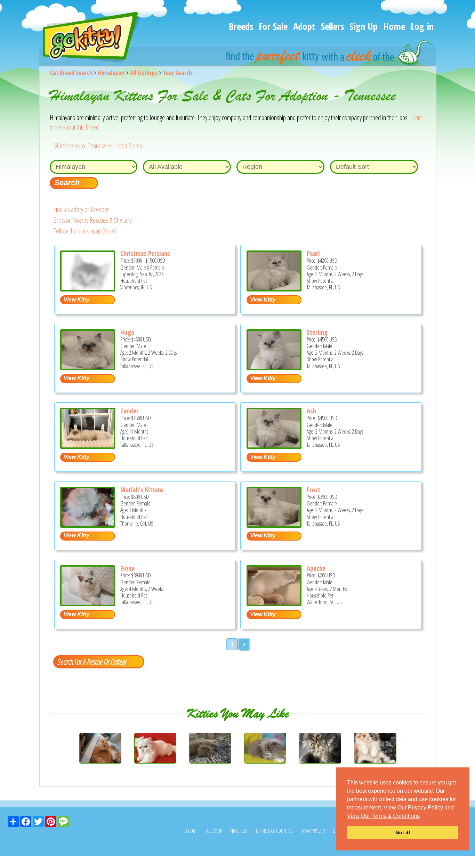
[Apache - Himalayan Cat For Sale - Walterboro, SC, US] (274, 603)
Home (394, 26)
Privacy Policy (312, 831)
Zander (129, 410)
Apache (316, 568)
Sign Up (363, 26)
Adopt (304, 26)
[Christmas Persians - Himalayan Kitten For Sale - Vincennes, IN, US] (87, 289)
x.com (190, 831)
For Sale (273, 26)
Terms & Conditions (274, 831)
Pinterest (239, 831)
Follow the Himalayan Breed (84, 231)
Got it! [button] (402, 832)
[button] (422, 816)
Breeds (241, 26)
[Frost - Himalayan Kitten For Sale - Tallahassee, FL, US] (274, 525)
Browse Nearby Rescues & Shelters (92, 220)
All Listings (144, 72)
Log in (422, 26)
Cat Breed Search (71, 72)
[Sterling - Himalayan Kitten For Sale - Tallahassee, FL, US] (274, 367)
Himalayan (111, 72)
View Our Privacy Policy (413, 807)
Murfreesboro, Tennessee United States (97, 145)
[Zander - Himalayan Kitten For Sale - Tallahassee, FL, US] (87, 446)
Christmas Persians (145, 253)
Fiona (127, 568)
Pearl (313, 253)
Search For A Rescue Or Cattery (92, 661)
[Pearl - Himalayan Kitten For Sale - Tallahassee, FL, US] (274, 289)
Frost (313, 489)
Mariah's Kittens (142, 489)
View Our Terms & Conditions (383, 816)
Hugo (127, 332)
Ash (311, 410)
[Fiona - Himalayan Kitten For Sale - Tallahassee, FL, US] (87, 603)
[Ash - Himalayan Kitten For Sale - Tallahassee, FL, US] (274, 446)
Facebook (213, 831)
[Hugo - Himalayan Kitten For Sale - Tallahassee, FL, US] (87, 367)
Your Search (177, 72)
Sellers (332, 26)
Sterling (317, 332)
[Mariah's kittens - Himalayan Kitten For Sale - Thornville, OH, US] (87, 525)
